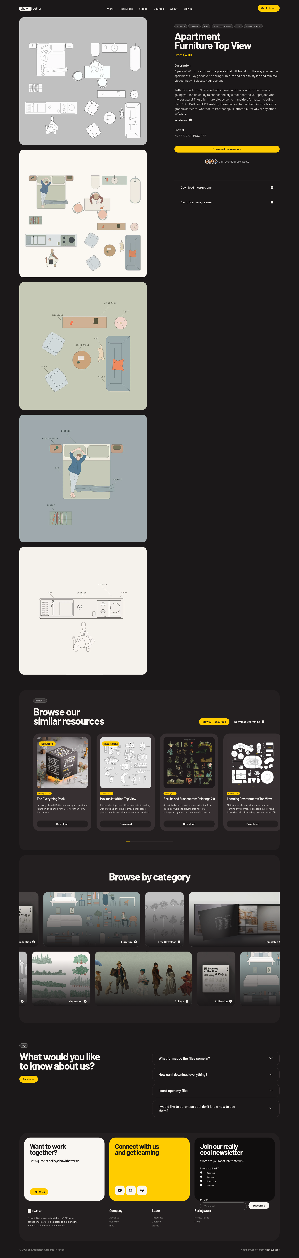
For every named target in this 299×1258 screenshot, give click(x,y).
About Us (114, 1217)
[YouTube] (120, 1190)
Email (204, 1200)
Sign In (188, 8)
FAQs (197, 1221)
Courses (159, 8)
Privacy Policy (201, 1217)
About (174, 8)
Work (110, 8)
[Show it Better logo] (30, 9)
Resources (126, 8)
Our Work (114, 1221)
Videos (143, 8)
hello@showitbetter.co (64, 1161)
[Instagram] (131, 1190)
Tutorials (210, 1185)
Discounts (210, 1173)
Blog (111, 1225)
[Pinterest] (142, 1190)
